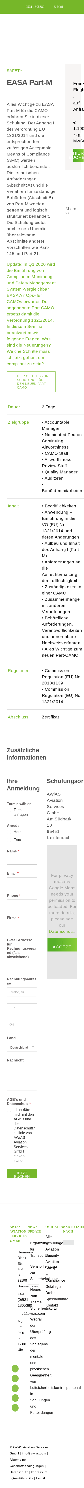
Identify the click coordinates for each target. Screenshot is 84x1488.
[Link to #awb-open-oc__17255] (73, 27)
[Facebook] (15, 1388)
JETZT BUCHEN (22, 1174)
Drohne (51, 1293)
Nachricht (15, 1060)
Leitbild (41, 1478)
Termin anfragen (21, 812)
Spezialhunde (51, 1299)
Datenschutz (61, 931)
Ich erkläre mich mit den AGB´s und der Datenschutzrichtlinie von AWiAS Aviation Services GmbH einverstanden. (25, 1135)
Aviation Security (51, 1252)
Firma (13, 918)
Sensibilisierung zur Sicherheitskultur (33, 1273)
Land (11, 1038)
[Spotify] (15, 1408)
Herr (17, 832)
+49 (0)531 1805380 (19, 1299)
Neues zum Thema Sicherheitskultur (33, 1299)
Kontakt (51, 1305)
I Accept (62, 944)
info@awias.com (19, 1313)
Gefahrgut (51, 1287)
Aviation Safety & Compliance (51, 1271)
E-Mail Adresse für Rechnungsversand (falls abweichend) (21, 948)
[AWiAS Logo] (26, 24)
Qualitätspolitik (22, 1478)
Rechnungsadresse (22, 981)
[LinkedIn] (15, 1368)
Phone (13, 896)
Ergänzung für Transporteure (33, 1249)
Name (13, 851)
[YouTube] (15, 1378)
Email (13, 873)
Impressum (39, 1472)
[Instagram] (15, 1398)
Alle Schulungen (51, 1240)
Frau (17, 840)
